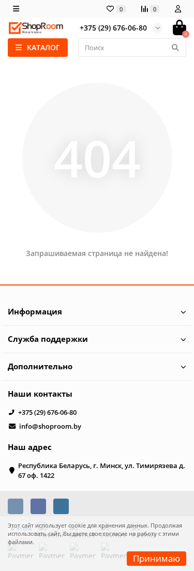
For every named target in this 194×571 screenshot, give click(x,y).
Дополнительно (40, 366)
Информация (35, 311)
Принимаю (156, 558)
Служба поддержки (48, 339)
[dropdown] (16, 9)
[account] (178, 9)
